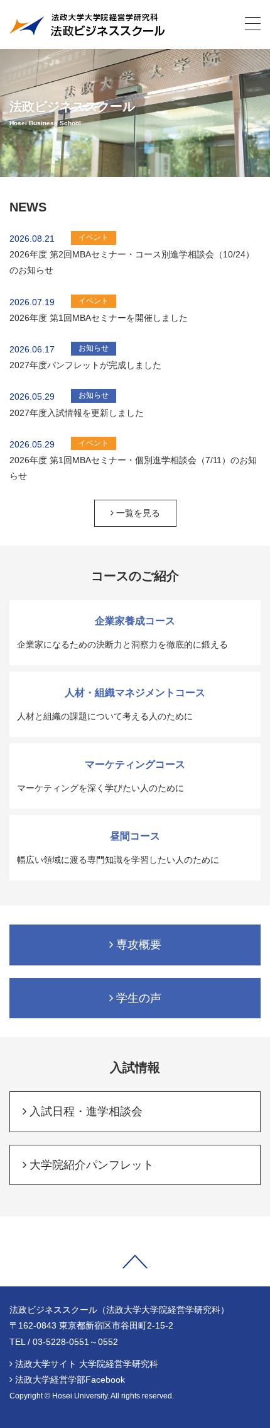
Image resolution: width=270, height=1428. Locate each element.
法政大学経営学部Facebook (70, 1380)
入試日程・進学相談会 (84, 1111)
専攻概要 (137, 944)
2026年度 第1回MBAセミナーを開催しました (98, 318)
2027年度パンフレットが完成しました (85, 365)
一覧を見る (137, 513)
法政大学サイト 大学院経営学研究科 (86, 1364)
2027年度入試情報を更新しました (76, 413)
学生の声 (137, 998)
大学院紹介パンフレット (90, 1165)
